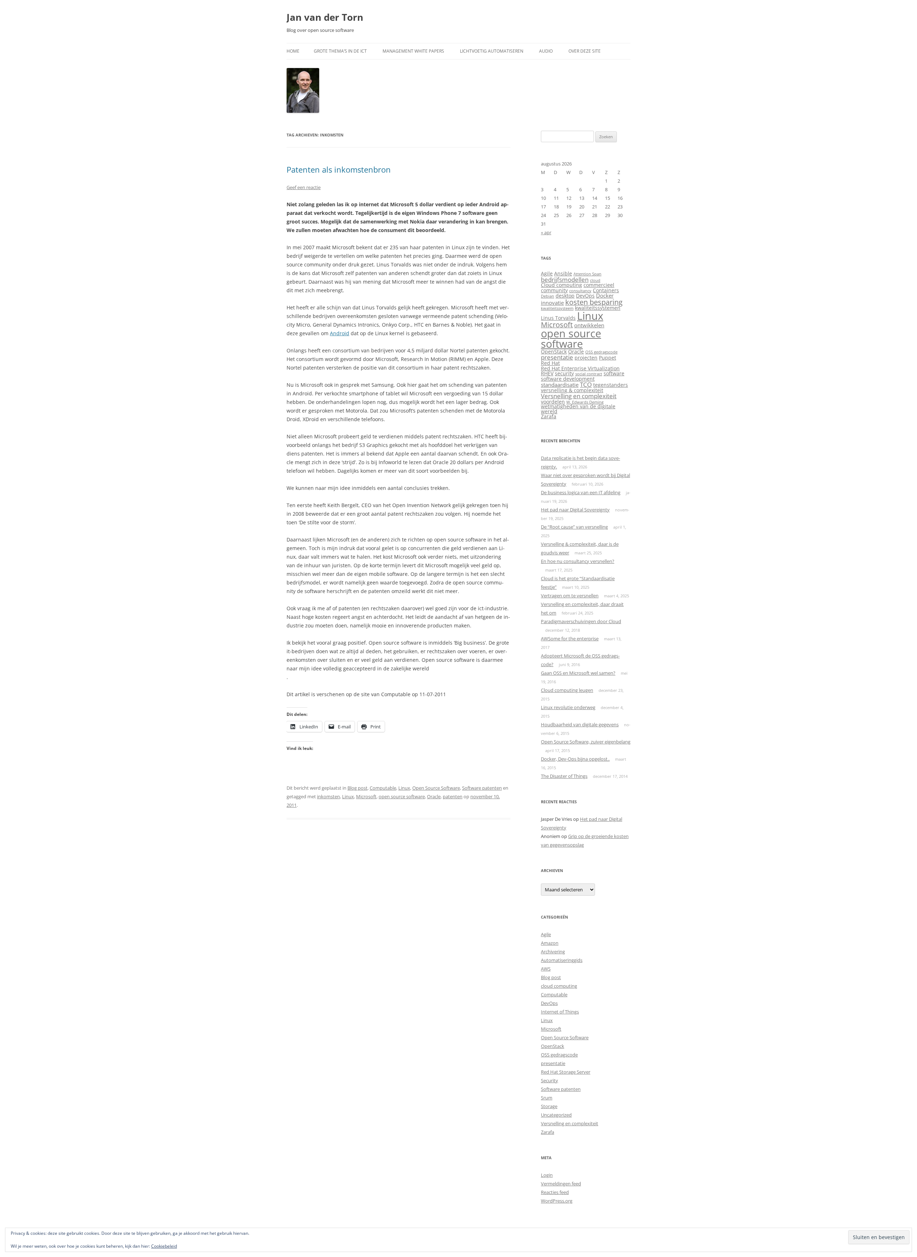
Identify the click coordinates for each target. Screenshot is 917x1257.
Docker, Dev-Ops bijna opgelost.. (575, 759)
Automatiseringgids (561, 960)
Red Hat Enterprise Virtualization (580, 368)
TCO (586, 384)
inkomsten (328, 796)
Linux (404, 788)
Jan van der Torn (325, 17)
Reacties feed (555, 1192)
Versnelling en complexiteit (578, 396)
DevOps (585, 296)
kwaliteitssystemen (597, 308)
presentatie (557, 357)
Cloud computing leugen (567, 690)
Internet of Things (560, 1011)
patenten (452, 796)
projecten (586, 358)
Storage (549, 1106)
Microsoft (366, 796)
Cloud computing (561, 285)
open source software (402, 796)
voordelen (553, 402)
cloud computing (559, 986)
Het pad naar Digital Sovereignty (575, 509)
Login (547, 1175)
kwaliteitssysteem (557, 308)
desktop (565, 296)
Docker (605, 295)
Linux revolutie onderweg (568, 707)
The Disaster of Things (564, 776)
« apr (546, 232)
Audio (546, 51)
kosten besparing (594, 302)
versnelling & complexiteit (572, 390)
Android (339, 333)
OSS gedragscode (601, 352)
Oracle (434, 796)
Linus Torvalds (558, 318)
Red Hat (550, 363)
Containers (606, 290)
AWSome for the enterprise (570, 638)
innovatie (552, 303)
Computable (383, 788)
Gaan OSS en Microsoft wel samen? (578, 673)
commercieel (599, 285)
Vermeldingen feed (561, 1183)
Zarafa (548, 416)
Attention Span (587, 273)
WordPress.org (556, 1201)
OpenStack (554, 351)
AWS (546, 968)
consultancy (580, 290)
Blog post (357, 788)
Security (549, 1080)
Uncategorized (556, 1115)
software (614, 373)
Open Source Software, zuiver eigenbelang (585, 741)
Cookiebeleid (164, 1246)
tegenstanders (610, 385)
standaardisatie (559, 385)
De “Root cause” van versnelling (574, 527)
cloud (595, 280)
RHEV (547, 373)
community (554, 290)
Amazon (549, 943)
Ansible (563, 273)
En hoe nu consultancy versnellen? (577, 561)
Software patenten (482, 788)
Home (293, 51)
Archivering (553, 951)
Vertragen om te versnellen (570, 595)
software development (568, 379)
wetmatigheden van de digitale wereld (578, 409)
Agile (547, 273)
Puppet (607, 358)
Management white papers (413, 51)
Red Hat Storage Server (565, 1072)
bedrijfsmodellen (565, 279)
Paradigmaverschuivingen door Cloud (581, 621)
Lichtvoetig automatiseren (491, 51)
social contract (588, 373)
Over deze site (584, 51)
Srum (546, 1097)
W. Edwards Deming (585, 402)
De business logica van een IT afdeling (580, 492)
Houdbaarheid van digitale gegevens (580, 724)
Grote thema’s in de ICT (340, 51)
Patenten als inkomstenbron (339, 169)
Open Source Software (436, 788)
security (564, 373)
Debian (547, 296)
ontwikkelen (589, 325)
